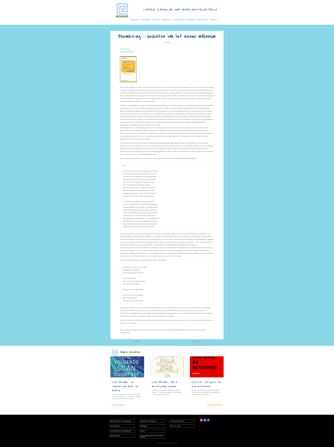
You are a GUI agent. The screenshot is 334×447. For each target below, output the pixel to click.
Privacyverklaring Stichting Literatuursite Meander (151, 436)
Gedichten (191, 20)
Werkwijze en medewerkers (148, 421)
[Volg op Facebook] (208, 420)
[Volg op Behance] (204, 420)
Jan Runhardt (173, 443)
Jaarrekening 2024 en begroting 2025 (120, 431)
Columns (156, 20)
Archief (213, 20)
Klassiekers (203, 20)
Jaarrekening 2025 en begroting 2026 (120, 421)
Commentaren (178, 20)
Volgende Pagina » (215, 405)
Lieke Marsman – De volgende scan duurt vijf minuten (125, 386)
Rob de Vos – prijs (175, 426)
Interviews (145, 20)
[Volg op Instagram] (201, 420)
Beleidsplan (143, 426)
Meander (135, 20)
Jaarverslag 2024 (115, 436)
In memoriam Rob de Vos (177, 421)
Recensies (166, 20)
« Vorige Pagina (117, 405)
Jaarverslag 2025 (115, 426)
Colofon (142, 431)
